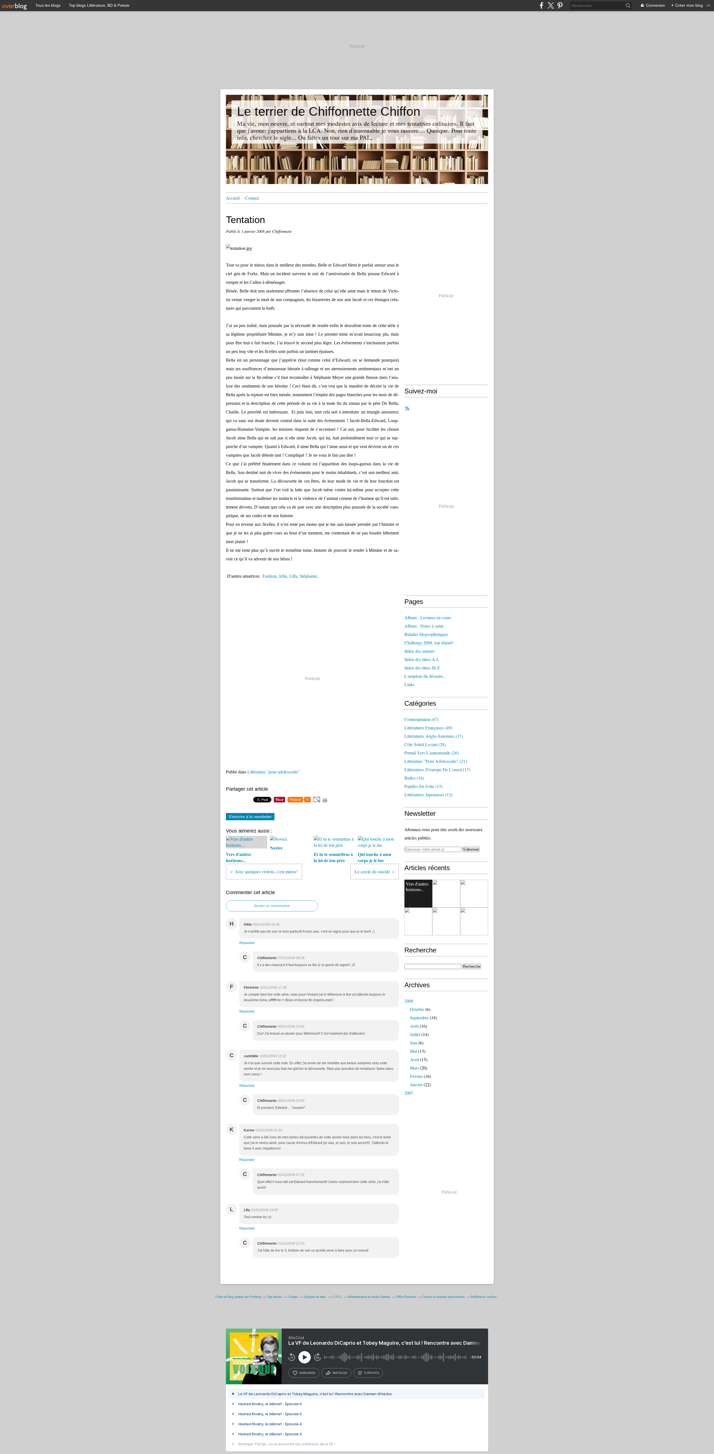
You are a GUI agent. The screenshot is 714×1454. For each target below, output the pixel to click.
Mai (413, 1051)
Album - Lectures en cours (427, 617)
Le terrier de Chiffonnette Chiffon (328, 111)
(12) (428, 794)
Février (416, 1076)
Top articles (274, 1296)
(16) (414, 778)
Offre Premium (406, 1296)
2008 (408, 1001)
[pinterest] (559, 5)
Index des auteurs (419, 651)
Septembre (419, 1017)
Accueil (233, 198)
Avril (414, 1059)
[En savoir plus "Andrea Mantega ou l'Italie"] (474, 921)
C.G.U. (337, 1296)
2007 (408, 1093)
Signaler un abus (315, 1296)
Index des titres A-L (421, 659)
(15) (423, 786)
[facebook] (541, 5)
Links (409, 684)
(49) (428, 727)
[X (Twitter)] (550, 5)
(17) (437, 769)
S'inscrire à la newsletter (250, 816)
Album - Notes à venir (423, 626)
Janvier (416, 1084)
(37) (433, 736)
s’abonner (307, 1373)
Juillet (415, 1034)
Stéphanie (308, 576)
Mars (414, 1068)
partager (339, 1373)
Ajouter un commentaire (272, 906)
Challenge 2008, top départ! (429, 642)
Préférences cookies (484, 1296)
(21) (435, 761)
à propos (371, 1373)
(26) (431, 753)
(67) (421, 719)
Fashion (269, 576)
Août (414, 1026)
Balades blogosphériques (426, 634)
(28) (425, 744)
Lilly (293, 576)
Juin (413, 1043)
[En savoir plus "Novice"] (446, 894)
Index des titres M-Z (422, 668)
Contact (252, 198)
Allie (282, 576)
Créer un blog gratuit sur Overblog (238, 1296)
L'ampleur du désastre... (425, 676)
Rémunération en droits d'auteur (369, 1296)
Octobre (417, 1009)
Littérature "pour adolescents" (273, 772)
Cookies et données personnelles (443, 1296)
